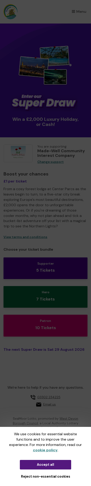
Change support (50, 162)
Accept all (45, 464)
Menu (81, 11)
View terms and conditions (25, 237)
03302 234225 (48, 397)
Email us (49, 404)
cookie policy (45, 450)
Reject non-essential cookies (45, 476)
